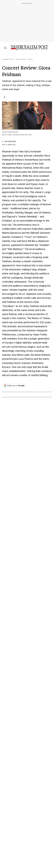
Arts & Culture (21, 59)
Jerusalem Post (8, 59)
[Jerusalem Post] (29, 47)
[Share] (4, 97)
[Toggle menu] (5, 47)
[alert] (22, 816)
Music (31, 59)
